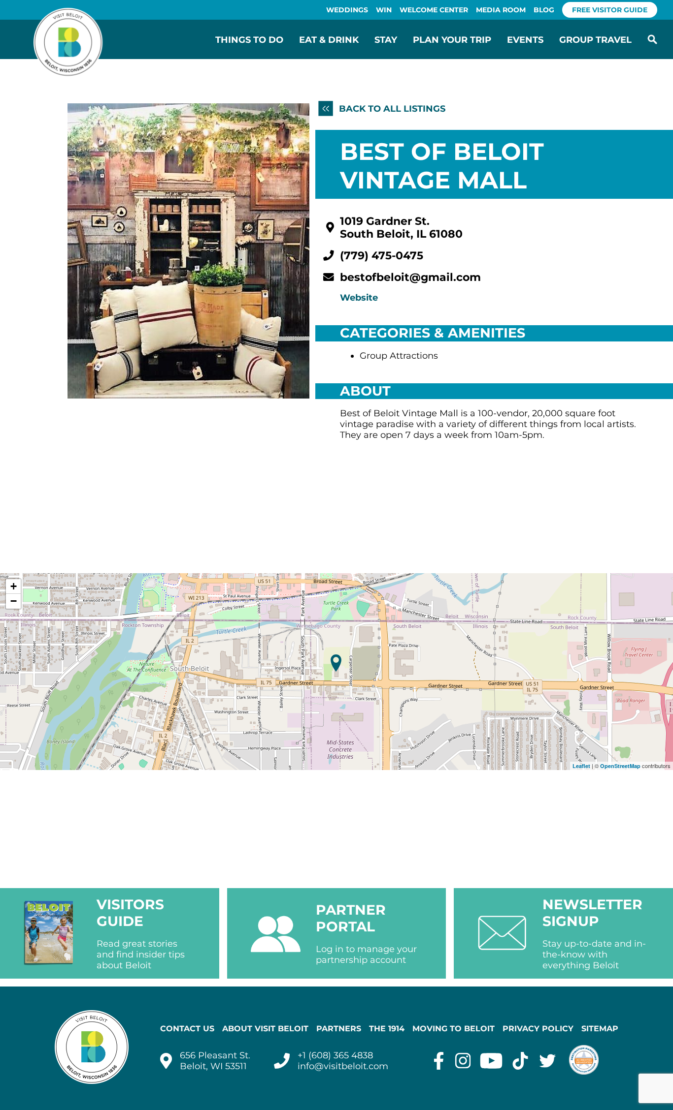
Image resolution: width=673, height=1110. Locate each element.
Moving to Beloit (453, 1028)
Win (384, 9)
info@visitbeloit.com (343, 1066)
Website (359, 297)
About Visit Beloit (265, 1028)
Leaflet (581, 766)
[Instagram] (463, 1061)
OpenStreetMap (620, 766)
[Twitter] (547, 1061)
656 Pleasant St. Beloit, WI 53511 (215, 1061)
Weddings (347, 9)
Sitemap (599, 1028)
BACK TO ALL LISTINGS (390, 108)
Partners (338, 1028)
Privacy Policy (538, 1028)
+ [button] (13, 586)
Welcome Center (434, 9)
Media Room (501, 9)
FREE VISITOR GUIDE (609, 9)
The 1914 (386, 1028)
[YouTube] (491, 1061)
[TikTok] (520, 1061)
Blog (544, 9)
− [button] (13, 601)
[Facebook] (439, 1061)
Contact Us (187, 1028)
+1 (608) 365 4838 (335, 1055)
